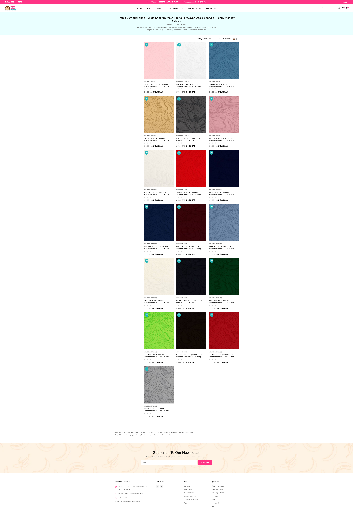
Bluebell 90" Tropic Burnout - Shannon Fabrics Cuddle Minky (221, 85)
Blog (213, 499)
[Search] (333, 8)
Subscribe (205, 462)
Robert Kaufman (189, 493)
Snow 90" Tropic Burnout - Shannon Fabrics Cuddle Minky (188, 85)
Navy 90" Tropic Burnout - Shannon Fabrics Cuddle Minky (221, 193)
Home (169, 25)
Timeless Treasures (191, 499)
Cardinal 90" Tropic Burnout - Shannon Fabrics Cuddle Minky (221, 356)
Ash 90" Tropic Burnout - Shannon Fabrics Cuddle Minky (190, 139)
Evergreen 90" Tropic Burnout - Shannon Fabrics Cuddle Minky (221, 302)
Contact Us (216, 503)
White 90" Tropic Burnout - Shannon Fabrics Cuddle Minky (156, 193)
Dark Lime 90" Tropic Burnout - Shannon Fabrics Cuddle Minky (156, 356)
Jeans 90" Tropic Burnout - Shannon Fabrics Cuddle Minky (221, 247)
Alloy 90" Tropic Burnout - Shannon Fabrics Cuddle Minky (156, 410)
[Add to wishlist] (172, 44)
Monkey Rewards (218, 486)
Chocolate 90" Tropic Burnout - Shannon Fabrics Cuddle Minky (189, 356)
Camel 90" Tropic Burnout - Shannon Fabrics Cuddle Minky (156, 139)
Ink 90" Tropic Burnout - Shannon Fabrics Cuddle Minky (189, 302)
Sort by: (199, 39)
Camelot (187, 486)
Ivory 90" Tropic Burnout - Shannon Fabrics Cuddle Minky (156, 302)
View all (186, 503)
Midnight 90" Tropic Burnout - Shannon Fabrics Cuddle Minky (156, 247)
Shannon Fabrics (190, 496)
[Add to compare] (172, 48)
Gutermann (188, 489)
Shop (149, 8)
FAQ (213, 506)
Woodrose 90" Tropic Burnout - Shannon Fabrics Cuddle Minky (222, 139)
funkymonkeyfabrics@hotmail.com (130, 493)
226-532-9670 (123, 498)
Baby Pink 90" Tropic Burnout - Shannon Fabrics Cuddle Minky (156, 85)
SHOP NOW (202, 2)
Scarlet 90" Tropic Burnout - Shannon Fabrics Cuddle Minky (188, 193)
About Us (215, 496)
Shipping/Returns (218, 493)
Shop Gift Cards (217, 489)
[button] (347, 8)
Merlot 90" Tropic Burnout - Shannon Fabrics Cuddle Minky (188, 247)
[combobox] (326, 8)
